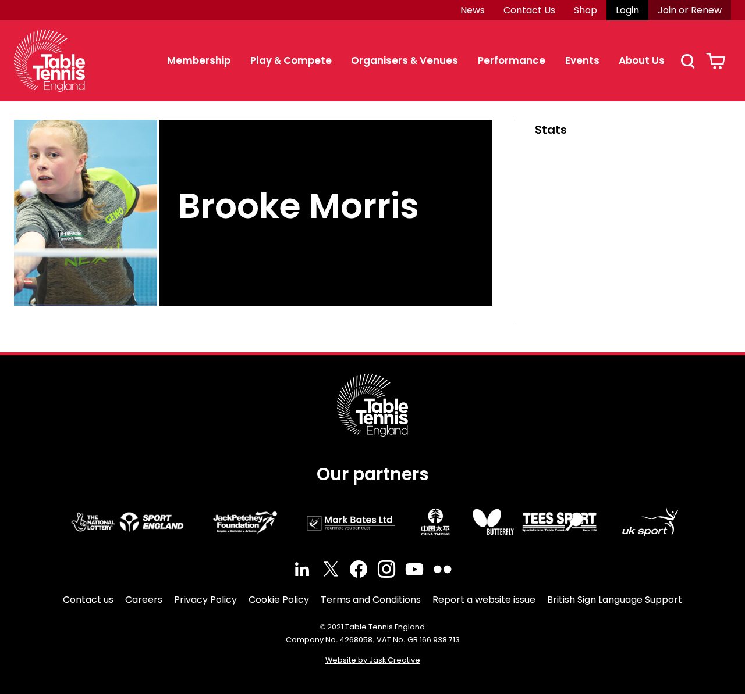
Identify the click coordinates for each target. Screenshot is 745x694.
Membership (198, 60)
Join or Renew (690, 10)
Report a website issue (483, 599)
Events (582, 60)
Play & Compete (291, 60)
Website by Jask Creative (372, 660)
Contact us (88, 599)
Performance (511, 60)
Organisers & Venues (404, 60)
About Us (642, 60)
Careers (143, 599)
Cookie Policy (279, 599)
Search (687, 61)
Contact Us (529, 10)
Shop (585, 10)
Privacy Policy (205, 599)
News (472, 10)
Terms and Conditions (371, 599)
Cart (715, 61)
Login (627, 10)
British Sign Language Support (614, 599)
